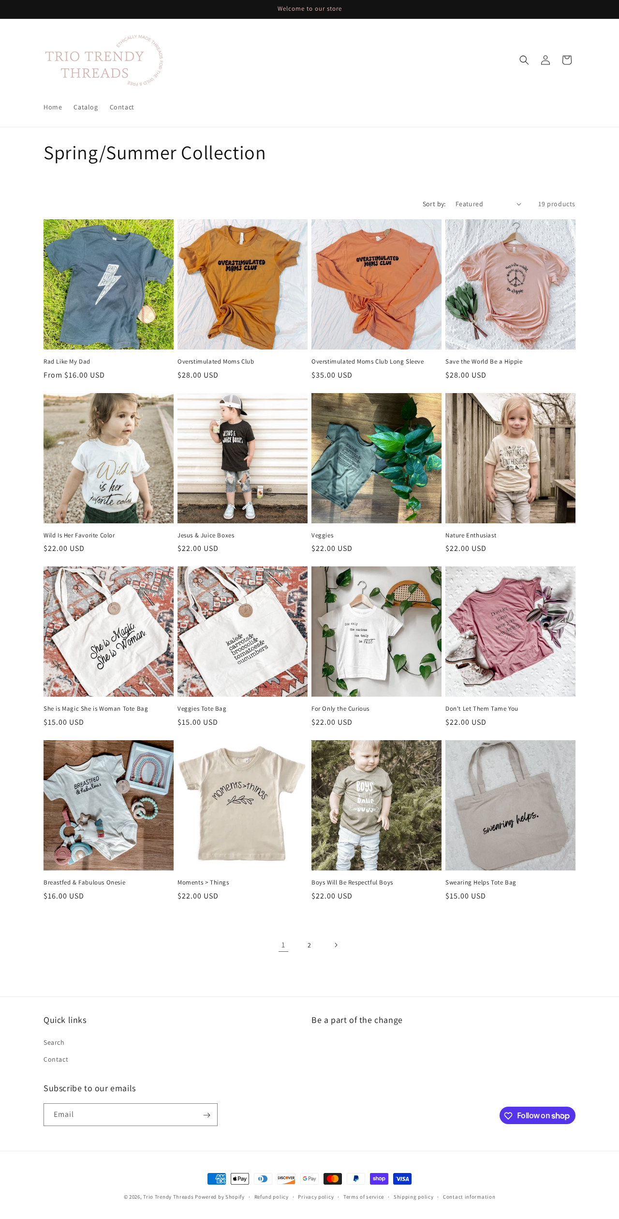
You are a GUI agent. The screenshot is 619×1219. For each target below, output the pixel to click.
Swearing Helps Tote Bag (480, 882)
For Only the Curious (340, 709)
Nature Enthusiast (470, 535)
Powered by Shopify (220, 1196)
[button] (524, 60)
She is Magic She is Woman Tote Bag (96, 709)
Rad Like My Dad (67, 362)
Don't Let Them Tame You (481, 709)
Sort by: (434, 203)
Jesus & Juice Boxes (205, 535)
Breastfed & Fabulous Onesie (84, 882)
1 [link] (283, 945)
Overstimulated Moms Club (215, 362)
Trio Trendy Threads (168, 1196)
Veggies (322, 535)
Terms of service (363, 1196)
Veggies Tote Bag (202, 709)
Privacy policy (316, 1196)
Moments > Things (203, 882)
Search (54, 1042)
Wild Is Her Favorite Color (79, 535)
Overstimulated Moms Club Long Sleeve (367, 362)
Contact (56, 1059)
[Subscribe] (206, 1115)
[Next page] (335, 945)
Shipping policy (414, 1196)
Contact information (469, 1196)
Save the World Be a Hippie (484, 362)
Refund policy (271, 1196)
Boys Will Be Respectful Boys (352, 882)
